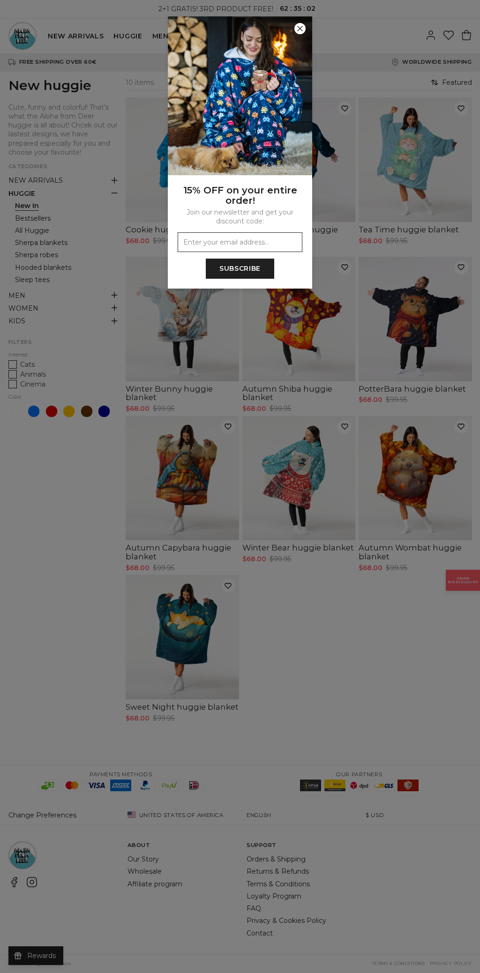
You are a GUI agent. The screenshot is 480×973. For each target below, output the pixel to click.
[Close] (300, 28)
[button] (240, 486)
